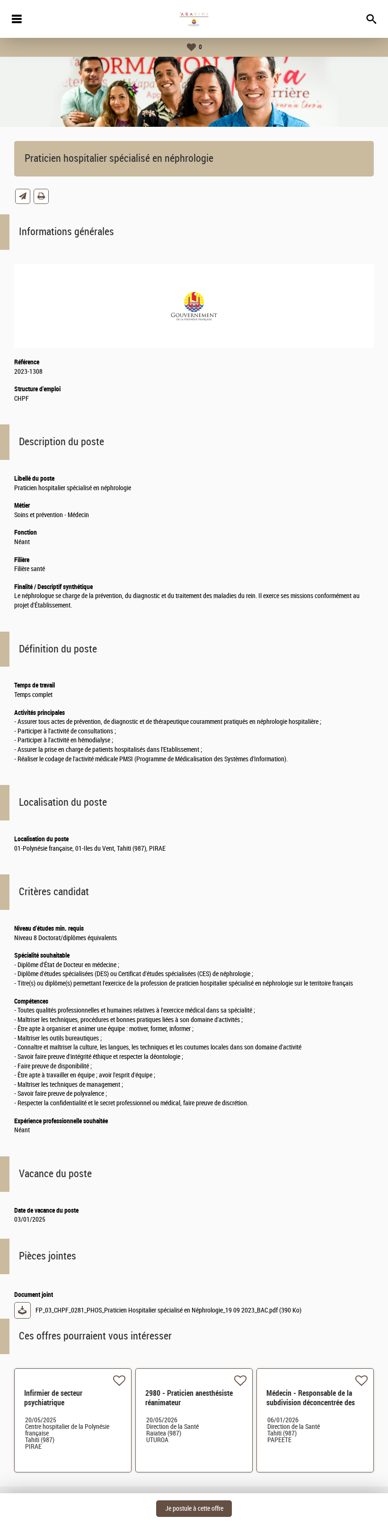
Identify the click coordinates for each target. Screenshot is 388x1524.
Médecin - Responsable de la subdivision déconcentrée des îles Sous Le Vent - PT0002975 (310, 1407)
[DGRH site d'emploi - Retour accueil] (194, 19)
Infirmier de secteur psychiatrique (53, 1398)
